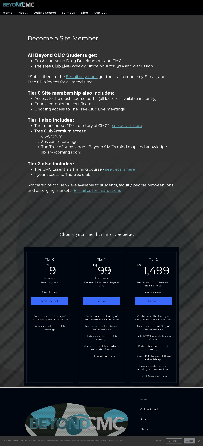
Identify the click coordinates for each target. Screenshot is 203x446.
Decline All (174, 441)
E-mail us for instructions (97, 190)
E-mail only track (82, 76)
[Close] (199, 440)
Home (144, 399)
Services (145, 419)
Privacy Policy (115, 441)
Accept (189, 441)
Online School (149, 409)
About (144, 429)
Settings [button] (160, 441)
